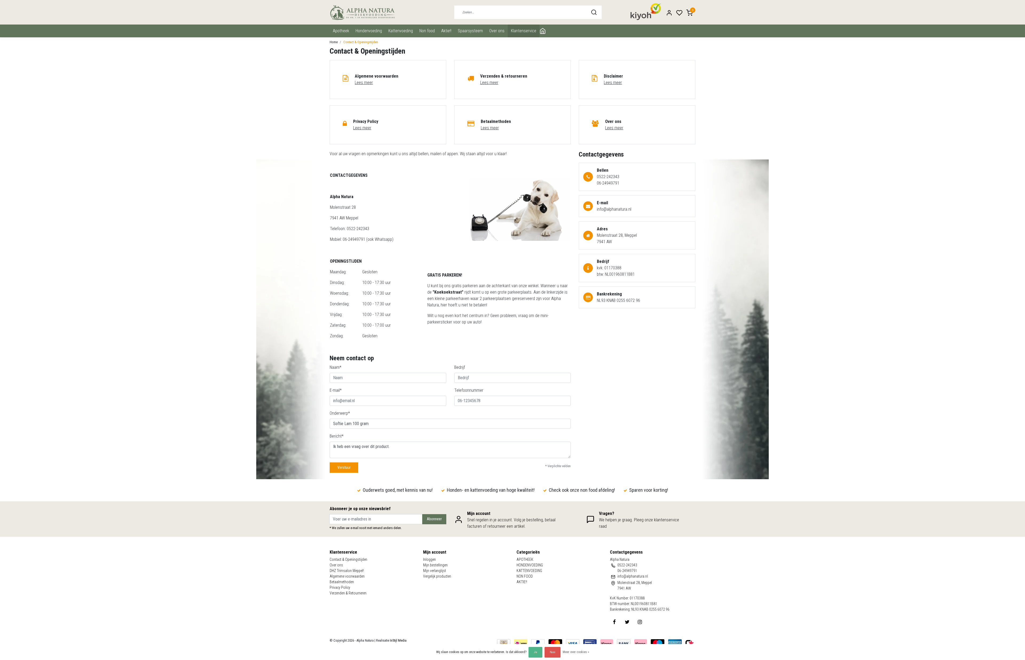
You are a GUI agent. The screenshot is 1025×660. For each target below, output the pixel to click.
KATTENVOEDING (400, 30)
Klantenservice (523, 30)
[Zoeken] (594, 12)
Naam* (335, 367)
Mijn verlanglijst (434, 571)
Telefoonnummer (468, 390)
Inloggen (429, 559)
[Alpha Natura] (362, 12)
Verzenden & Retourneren (348, 593)
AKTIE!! (446, 30)
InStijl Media (398, 640)
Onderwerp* (340, 413)
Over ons (496, 30)
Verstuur (343, 467)
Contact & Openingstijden (360, 42)
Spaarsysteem (470, 30)
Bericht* (337, 436)
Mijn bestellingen (435, 565)
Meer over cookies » (576, 652)
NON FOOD (427, 30)
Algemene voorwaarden (347, 576)
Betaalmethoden (342, 582)
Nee (552, 652)
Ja (535, 652)
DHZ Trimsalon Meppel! (347, 571)
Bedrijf (459, 367)
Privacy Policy (340, 587)
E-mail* (336, 390)
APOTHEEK (341, 30)
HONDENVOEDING (369, 30)
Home (334, 42)
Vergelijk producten (437, 576)
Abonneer (434, 519)
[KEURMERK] (689, 643)
